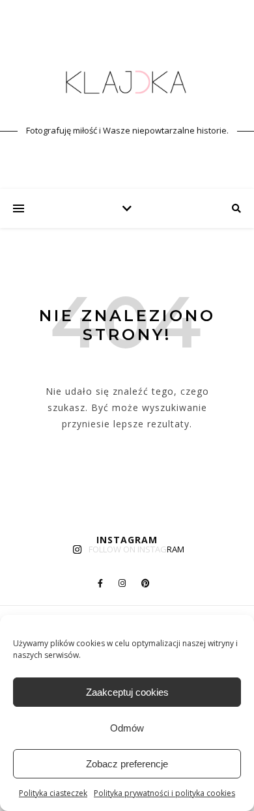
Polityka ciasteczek (53, 793)
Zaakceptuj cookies (127, 692)
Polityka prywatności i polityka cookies (164, 793)
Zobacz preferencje (127, 763)
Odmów (127, 727)
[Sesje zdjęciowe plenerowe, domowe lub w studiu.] (127, 82)
